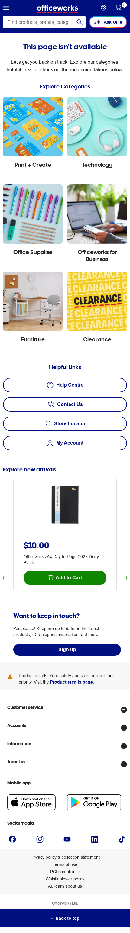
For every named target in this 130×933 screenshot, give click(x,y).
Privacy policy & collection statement (65, 857)
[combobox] (44, 22)
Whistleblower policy (65, 879)
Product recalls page (71, 682)
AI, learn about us (65, 886)
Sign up (67, 649)
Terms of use (65, 864)
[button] (6, 9)
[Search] (79, 22)
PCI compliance (65, 872)
